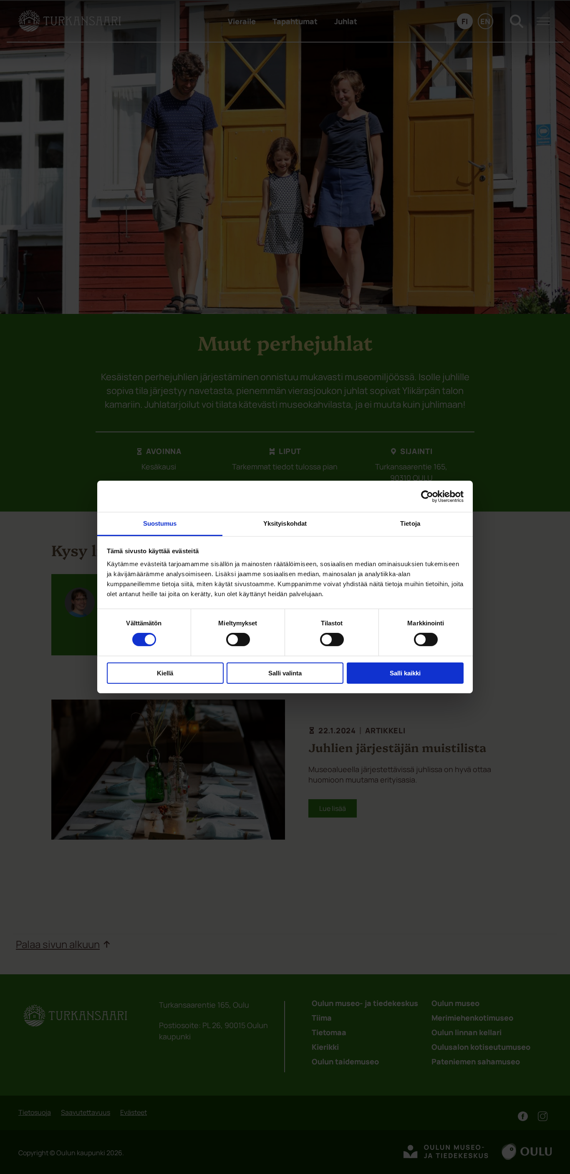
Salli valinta (285, 673)
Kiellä (165, 673)
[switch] (238, 639)
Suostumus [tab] (160, 523)
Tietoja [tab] (410, 523)
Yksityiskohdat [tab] (285, 523)
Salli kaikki (405, 673)
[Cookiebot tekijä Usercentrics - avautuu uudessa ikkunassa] (427, 496)
